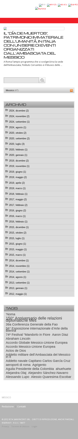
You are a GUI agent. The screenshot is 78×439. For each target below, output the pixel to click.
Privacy (5, 426)
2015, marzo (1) (17, 255)
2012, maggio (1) (18, 294)
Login (34, 426)
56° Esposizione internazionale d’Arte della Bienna (37, 329)
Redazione (8, 406)
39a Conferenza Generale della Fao (32, 324)
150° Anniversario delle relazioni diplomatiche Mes (34, 319)
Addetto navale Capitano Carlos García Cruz (38, 361)
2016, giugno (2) (17, 210)
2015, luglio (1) (16, 238)
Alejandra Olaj (16, 373)
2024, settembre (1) (19, 121)
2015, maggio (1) (18, 249)
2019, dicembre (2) (19, 160)
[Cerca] (42, 80)
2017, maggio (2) (18, 199)
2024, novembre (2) (19, 116)
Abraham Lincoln (18, 339)
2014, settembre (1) (19, 271)
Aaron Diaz (60, 335)
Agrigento (39, 365)
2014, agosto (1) (17, 277)
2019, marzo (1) (17, 188)
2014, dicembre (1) (19, 260)
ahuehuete (63, 369)
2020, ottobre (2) (17, 132)
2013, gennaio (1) (18, 288)
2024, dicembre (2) (19, 110)
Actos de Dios (16, 351)
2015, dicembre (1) (19, 227)
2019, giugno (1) (17, 171)
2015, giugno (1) (17, 243)
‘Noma (10, 314)
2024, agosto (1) (17, 127)
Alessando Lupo (17, 377)
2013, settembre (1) (19, 282)
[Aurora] (40, 8)
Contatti (21, 406)
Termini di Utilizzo (20, 426)
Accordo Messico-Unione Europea (30, 347)
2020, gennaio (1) (18, 155)
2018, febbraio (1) (18, 194)
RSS (71, 90)
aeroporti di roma (18, 365)
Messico (12, 90)
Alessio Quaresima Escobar (51, 377)
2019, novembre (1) (19, 166)
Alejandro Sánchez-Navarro (48, 373)
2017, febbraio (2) (18, 205)
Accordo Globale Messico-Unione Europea (36, 343)
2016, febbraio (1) (18, 221)
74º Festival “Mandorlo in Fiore (28, 335)
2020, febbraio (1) (18, 149)
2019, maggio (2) (18, 177)
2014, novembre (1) (19, 266)
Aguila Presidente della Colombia (30, 369)
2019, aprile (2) (17, 182)
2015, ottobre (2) (17, 232)
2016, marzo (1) (17, 216)
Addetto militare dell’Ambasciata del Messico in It (38, 356)
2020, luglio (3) (16, 144)
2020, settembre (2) (19, 138)
